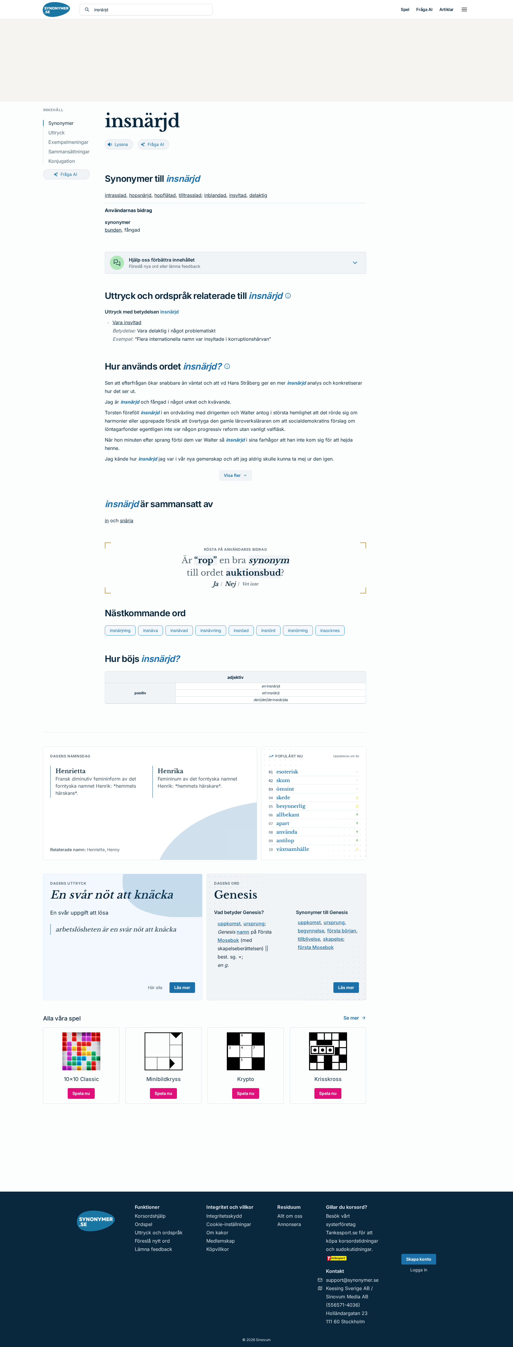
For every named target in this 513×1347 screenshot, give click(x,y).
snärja (126, 520)
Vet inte (250, 584)
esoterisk (287, 772)
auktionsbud (253, 573)
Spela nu (81, 1093)
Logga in (418, 1269)
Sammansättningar (69, 152)
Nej (230, 583)
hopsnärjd (140, 195)
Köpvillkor (217, 1249)
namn (243, 932)
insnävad (179, 630)
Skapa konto (418, 1259)
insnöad (241, 630)
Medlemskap (220, 1241)
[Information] (288, 295)
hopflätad (165, 195)
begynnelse (311, 931)
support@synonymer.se (352, 1280)
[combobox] (151, 9)
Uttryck (56, 133)
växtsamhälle (292, 849)
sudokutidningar (353, 1249)
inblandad (215, 195)
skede (283, 797)
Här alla (155, 987)
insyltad (237, 195)
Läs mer (182, 987)
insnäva (150, 630)
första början (341, 931)
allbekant (287, 815)
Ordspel (143, 1224)
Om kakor (217, 1232)
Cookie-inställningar (228, 1224)
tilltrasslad (190, 195)
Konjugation (61, 161)
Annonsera (289, 1224)
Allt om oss (289, 1216)
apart (282, 823)
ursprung (254, 923)
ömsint (285, 789)
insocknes (330, 630)
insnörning (298, 630)
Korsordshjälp (150, 1216)
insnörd (268, 630)
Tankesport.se (341, 1232)
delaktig (258, 195)
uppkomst (229, 923)
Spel (405, 9)
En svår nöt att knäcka (111, 895)
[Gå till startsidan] (56, 9)
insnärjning (120, 630)
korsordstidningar (358, 1241)
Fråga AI (424, 9)
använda (286, 832)
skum (283, 780)
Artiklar (446, 9)
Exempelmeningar (68, 142)
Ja (215, 583)
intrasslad (115, 195)
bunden (113, 230)
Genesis (235, 895)
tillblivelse (309, 939)
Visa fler (232, 475)
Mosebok (228, 940)
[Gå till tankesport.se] (352, 1258)
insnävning (210, 630)
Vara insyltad (127, 322)
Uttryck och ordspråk (159, 1232)
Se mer (351, 1018)
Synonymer (61, 123)
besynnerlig (290, 806)
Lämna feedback (153, 1249)
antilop (285, 840)
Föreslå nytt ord (152, 1241)
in (107, 520)
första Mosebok (316, 947)
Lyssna (121, 144)
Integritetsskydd (224, 1216)
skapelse (333, 939)
